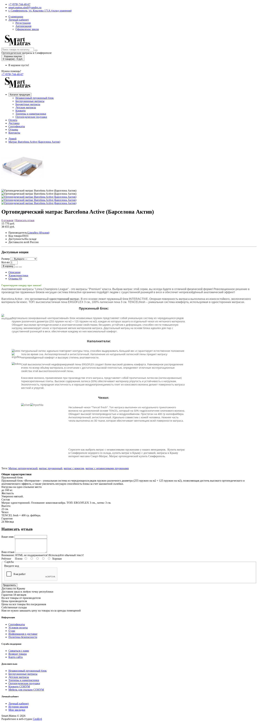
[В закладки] (16, 266)
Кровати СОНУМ (19, 686)
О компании (15, 16)
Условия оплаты (18, 627)
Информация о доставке (22, 633)
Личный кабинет (18, 19)
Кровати (20, 110)
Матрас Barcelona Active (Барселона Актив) (34, 141)
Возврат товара (17, 653)
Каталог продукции (20, 94)
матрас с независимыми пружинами (107, 468)
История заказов (18, 706)
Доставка (13, 123)
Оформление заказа (27, 29)
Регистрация (23, 22)
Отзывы (13, 129)
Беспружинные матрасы (29, 101)
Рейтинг (6, 558)
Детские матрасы (25, 107)
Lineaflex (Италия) (38, 232)
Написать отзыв (24, 220)
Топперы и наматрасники (30, 113)
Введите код (11, 565)
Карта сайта (15, 657)
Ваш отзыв (7, 551)
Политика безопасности (22, 637)
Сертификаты (16, 126)
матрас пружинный (50, 468)
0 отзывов (7, 220)
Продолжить (9, 585)
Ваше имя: (7, 536)
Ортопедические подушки (31, 116)
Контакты (14, 132)
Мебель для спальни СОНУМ (26, 689)
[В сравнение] (20, 266)
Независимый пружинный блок (34, 97)
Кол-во (5, 262)
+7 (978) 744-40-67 (19, 4)
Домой (12, 138)
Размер (5, 258)
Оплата (12, 120)
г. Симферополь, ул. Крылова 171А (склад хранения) (40, 10)
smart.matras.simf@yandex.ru (24, 7)
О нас (11, 630)
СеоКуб (37, 718)
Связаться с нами (18, 650)
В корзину (8, 266)
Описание (14, 272)
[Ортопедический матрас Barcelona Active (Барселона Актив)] (38, 196)
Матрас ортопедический (23, 468)
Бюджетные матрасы (27, 104)
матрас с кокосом (74, 468)
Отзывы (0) (15, 278)
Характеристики (18, 275)
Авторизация (23, 26)
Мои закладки (16, 709)
